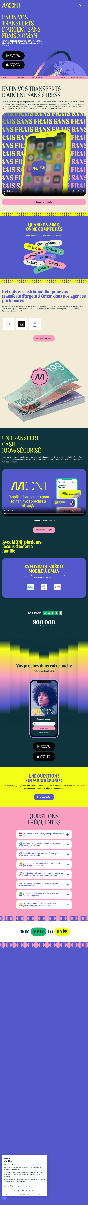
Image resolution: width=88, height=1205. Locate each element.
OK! (40, 1194)
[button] (4, 1198)
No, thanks (9, 1194)
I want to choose (24, 1194)
